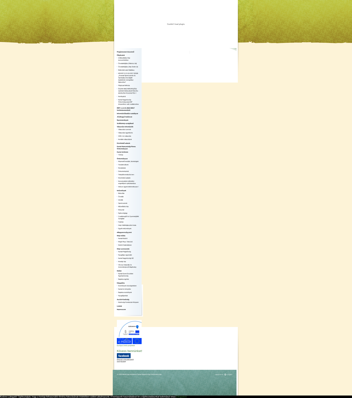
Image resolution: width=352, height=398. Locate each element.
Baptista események (125, 292)
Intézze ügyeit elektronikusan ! (128, 187)
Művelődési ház (123, 206)
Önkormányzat (122, 158)
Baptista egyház (123, 279)
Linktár (119, 306)
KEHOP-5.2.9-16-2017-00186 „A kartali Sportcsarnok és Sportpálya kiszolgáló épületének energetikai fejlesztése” (128, 78)
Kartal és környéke (124, 289)
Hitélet (119, 271)
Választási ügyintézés (125, 133)
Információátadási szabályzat (127, 113)
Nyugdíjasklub (123, 295)
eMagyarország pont (124, 232)
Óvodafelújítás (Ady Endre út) (128, 67)
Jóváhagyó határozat (124, 117)
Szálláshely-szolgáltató (125, 123)
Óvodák (121, 196)
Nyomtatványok (122, 120)
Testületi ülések (123, 165)
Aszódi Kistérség (123, 299)
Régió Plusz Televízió (125, 242)
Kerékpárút (122, 96)
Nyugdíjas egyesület (125, 255)
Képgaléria (121, 283)
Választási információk (125, 127)
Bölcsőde (121, 193)
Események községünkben (127, 286)
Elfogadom (181, 397)
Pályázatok (121, 55)
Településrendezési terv (126, 174)
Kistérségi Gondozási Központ (128, 302)
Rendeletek (122, 168)
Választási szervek (124, 129)
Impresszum (121, 309)
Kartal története (122, 152)
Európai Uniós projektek (126, 346)
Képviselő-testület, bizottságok (128, 161)
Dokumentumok (123, 171)
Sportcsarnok (122, 203)
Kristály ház (122, 261)
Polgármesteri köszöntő (125, 52)
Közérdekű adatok (123, 143)
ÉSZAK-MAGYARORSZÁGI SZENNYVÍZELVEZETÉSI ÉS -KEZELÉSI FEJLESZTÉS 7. (128, 91)
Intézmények (121, 190)
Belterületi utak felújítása (126, 70)
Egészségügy (122, 213)
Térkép (120, 155)
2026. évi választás (124, 136)
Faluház (121, 222)
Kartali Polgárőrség (124, 251)
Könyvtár (121, 210)
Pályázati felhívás (124, 85)
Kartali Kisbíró (122, 238)
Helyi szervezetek (123, 249)
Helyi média (121, 235)
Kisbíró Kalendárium (125, 245)
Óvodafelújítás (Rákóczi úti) (127, 63)
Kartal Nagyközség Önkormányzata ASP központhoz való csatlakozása (128, 102)
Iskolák (120, 200)
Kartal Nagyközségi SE (126, 258)
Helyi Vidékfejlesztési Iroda (127, 225)
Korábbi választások (125, 139)
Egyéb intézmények (124, 228)
